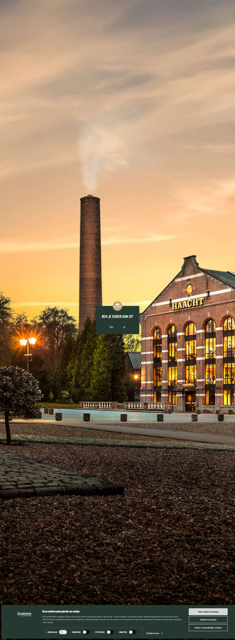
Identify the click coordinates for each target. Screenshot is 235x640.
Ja (124, 327)
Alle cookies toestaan (208, 612)
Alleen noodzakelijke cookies (208, 628)
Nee (112, 327)
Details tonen (152, 633)
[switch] (86, 632)
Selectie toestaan (208, 619)
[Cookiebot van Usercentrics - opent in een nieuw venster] (24, 614)
